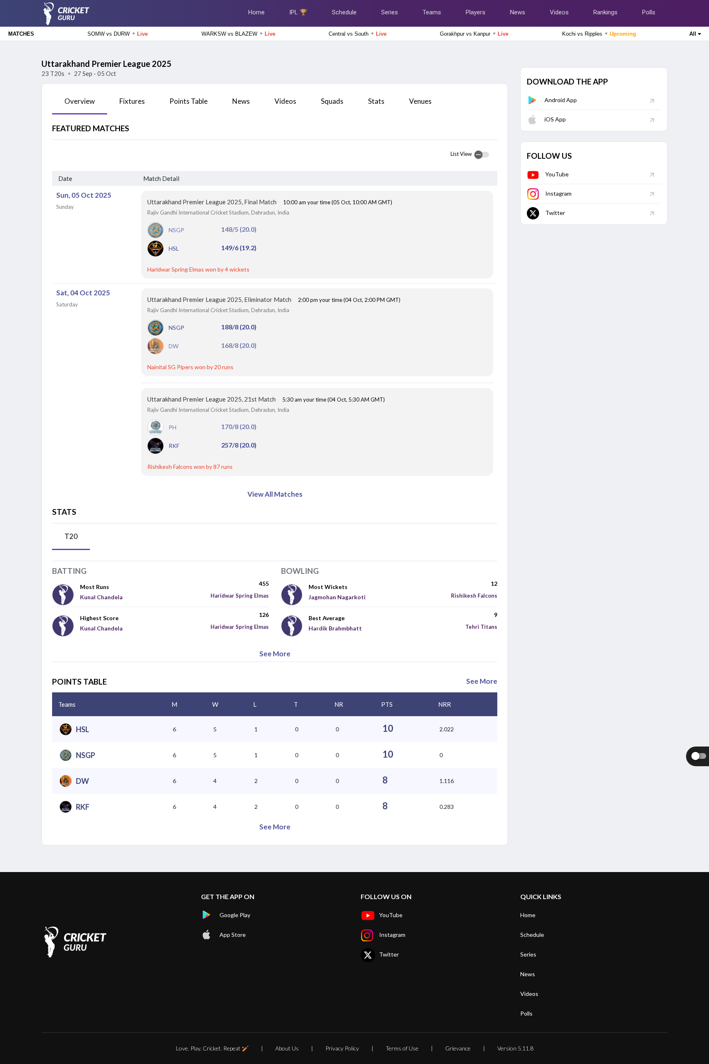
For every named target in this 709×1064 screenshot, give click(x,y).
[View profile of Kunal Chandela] (66, 594)
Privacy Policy (342, 1048)
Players (475, 12)
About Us (287, 1048)
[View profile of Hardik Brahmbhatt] (295, 625)
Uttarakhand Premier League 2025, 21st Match (212, 399)
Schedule (344, 12)
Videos (559, 12)
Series (389, 12)
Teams (432, 12)
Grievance (458, 1048)
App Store (233, 934)
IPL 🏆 (298, 12)
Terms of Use (402, 1048)
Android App (560, 99)
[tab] (79, 104)
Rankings (605, 12)
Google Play (235, 914)
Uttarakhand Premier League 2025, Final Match (212, 201)
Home (256, 12)
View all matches (274, 494)
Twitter (555, 212)
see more (274, 653)
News (517, 12)
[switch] (481, 155)
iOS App (555, 119)
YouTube (557, 174)
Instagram (558, 193)
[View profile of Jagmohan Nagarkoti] (295, 594)
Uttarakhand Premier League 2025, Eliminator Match (220, 299)
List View (461, 154)
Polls (648, 12)
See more (481, 681)
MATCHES (21, 34)
